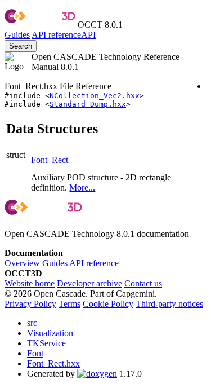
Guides (17, 34)
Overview (22, 263)
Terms (69, 303)
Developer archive (89, 283)
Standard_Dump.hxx (88, 104)
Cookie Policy (108, 303)
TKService (46, 343)
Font (35, 353)
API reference (94, 263)
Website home (30, 283)
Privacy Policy (30, 303)
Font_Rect (49, 160)
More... (82, 187)
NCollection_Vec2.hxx (95, 95)
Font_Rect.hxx (53, 363)
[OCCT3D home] (40, 24)
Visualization (50, 333)
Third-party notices (169, 303)
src (32, 323)
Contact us (143, 283)
